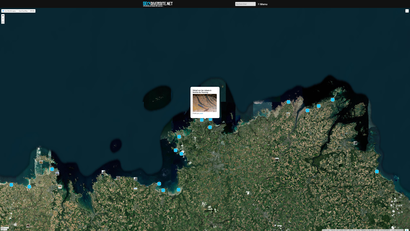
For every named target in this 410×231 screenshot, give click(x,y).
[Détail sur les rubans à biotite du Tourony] (205, 103)
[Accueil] (159, 3)
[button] (277, 159)
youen (201, 113)
